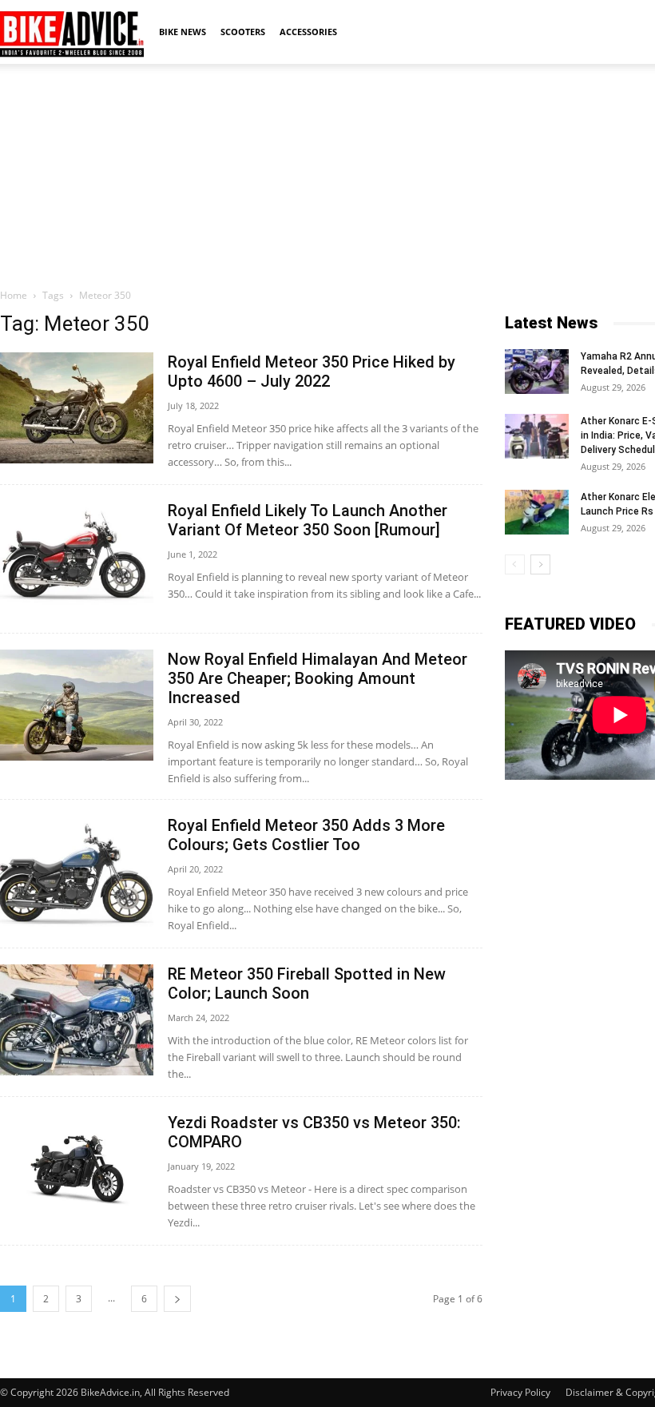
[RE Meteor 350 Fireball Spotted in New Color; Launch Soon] (76, 1019)
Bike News (182, 32)
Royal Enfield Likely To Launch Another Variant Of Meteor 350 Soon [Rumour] (307, 520)
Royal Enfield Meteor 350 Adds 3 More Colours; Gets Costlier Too (306, 835)
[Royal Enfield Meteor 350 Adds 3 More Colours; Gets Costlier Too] (76, 871)
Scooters (242, 32)
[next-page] (177, 1299)
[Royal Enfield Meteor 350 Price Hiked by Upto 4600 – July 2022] (76, 407)
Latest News (551, 322)
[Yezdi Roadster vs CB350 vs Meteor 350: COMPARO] (76, 1168)
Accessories (308, 32)
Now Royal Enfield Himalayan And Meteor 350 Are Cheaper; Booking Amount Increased (317, 678)
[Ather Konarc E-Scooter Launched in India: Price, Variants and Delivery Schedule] (537, 436)
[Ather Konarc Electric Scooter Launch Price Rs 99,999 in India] (537, 512)
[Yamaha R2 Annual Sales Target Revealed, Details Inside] (537, 371)
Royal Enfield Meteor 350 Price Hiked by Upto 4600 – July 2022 (311, 371)
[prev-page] (515, 564)
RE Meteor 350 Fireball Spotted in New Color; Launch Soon (307, 983)
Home (13, 295)
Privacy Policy (520, 1392)
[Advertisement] (327, 175)
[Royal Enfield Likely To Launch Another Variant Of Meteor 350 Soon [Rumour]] (76, 556)
